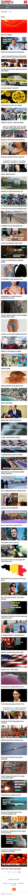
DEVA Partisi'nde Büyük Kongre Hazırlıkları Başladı (16, 6)
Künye (10, 883)
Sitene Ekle (13, 885)
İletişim (14, 883)
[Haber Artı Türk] (7, 2)
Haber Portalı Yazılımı (8, 894)
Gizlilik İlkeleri (21, 883)
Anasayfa (5, 883)
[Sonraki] (19, 872)
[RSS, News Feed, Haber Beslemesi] (14, 889)
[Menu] (25, 2)
